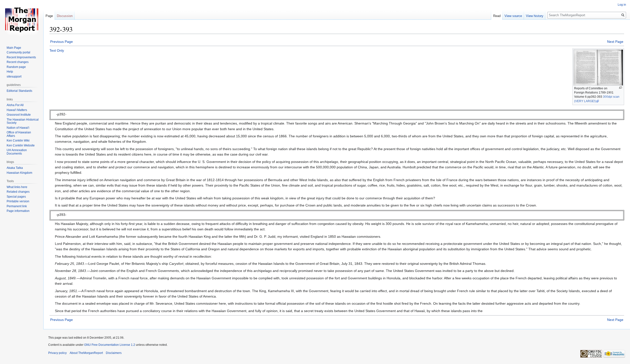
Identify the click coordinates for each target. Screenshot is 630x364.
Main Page (14, 47)
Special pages (16, 196)
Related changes (18, 191)
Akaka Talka (15, 168)
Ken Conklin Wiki (18, 140)
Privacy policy (57, 353)
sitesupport (14, 76)
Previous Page (61, 42)
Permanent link (17, 206)
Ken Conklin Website (21, 145)
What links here (17, 187)
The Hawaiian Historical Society (23, 121)
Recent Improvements (21, 57)
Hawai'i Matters (17, 110)
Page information (18, 211)
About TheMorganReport (86, 353)
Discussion (65, 16)
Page (49, 16)
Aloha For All (15, 105)
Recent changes (18, 62)
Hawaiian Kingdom (19, 172)
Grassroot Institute (19, 114)
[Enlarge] (620, 87)
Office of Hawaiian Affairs (19, 134)
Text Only (56, 50)
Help (10, 71)
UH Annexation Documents (17, 151)
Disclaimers (114, 353)
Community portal (18, 52)
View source (513, 16)
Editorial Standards (19, 91)
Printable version (18, 201)
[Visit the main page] (21, 19)
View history (534, 16)
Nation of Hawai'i (18, 127)
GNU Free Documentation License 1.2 (109, 345)
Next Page (615, 42)
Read (497, 16)
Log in (622, 4)
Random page (16, 67)
